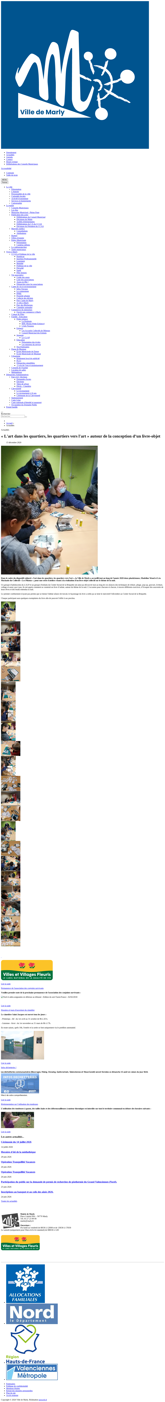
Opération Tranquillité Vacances (18, 1162)
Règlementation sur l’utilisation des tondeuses (19, 1104)
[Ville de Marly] (75, 148)
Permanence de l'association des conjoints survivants (22, 988)
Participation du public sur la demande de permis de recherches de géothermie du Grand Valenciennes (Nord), (59, 1181)
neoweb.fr (43, 1400)
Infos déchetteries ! (8, 1067)
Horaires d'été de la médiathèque (18, 1152)
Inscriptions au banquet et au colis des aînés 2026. (27, 1192)
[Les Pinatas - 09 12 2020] (8, 620)
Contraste (10, 173)
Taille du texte (12, 175)
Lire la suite (6, 984)
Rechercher (5, 414)
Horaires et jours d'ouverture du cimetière (18, 1010)
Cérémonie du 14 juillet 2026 (16, 1142)
